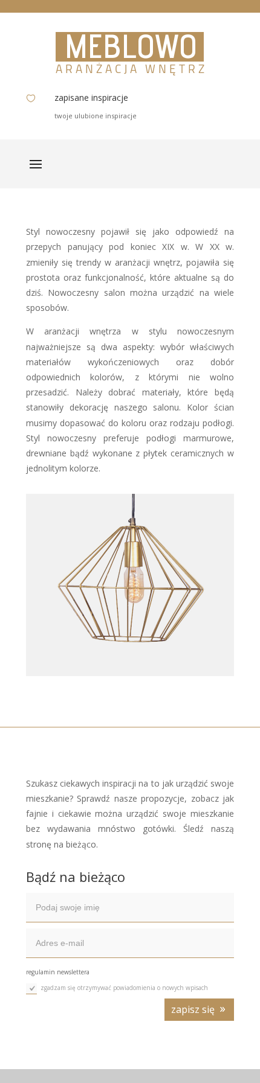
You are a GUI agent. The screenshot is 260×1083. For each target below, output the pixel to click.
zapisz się (193, 1009)
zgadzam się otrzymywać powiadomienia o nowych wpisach (124, 987)
